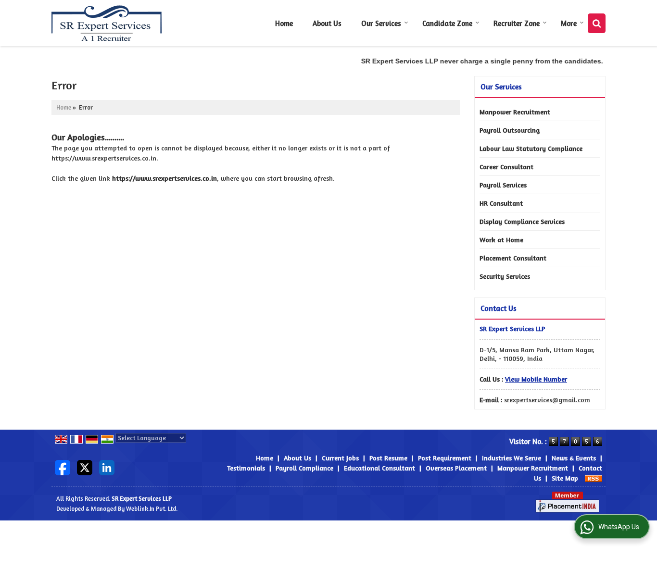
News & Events (574, 458)
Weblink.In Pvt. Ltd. (151, 508)
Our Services (381, 23)
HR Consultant (501, 203)
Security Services (505, 276)
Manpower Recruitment (515, 112)
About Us (327, 23)
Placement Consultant (513, 258)
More (569, 23)
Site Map (565, 478)
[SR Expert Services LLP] (106, 23)
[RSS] (593, 478)
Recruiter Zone (516, 23)
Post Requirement (444, 458)
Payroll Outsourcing (510, 130)
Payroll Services (503, 185)
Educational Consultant (379, 468)
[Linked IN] (106, 467)
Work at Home (501, 239)
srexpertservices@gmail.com (547, 400)
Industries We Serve (511, 458)
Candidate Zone (447, 23)
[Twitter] (84, 467)
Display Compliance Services (522, 221)
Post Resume (388, 458)
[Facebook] (62, 467)
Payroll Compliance (304, 468)
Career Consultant (506, 166)
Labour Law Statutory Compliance (531, 148)
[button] (536, 379)
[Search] (597, 23)
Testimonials (246, 468)
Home (284, 23)
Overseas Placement (456, 468)
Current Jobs (340, 458)
